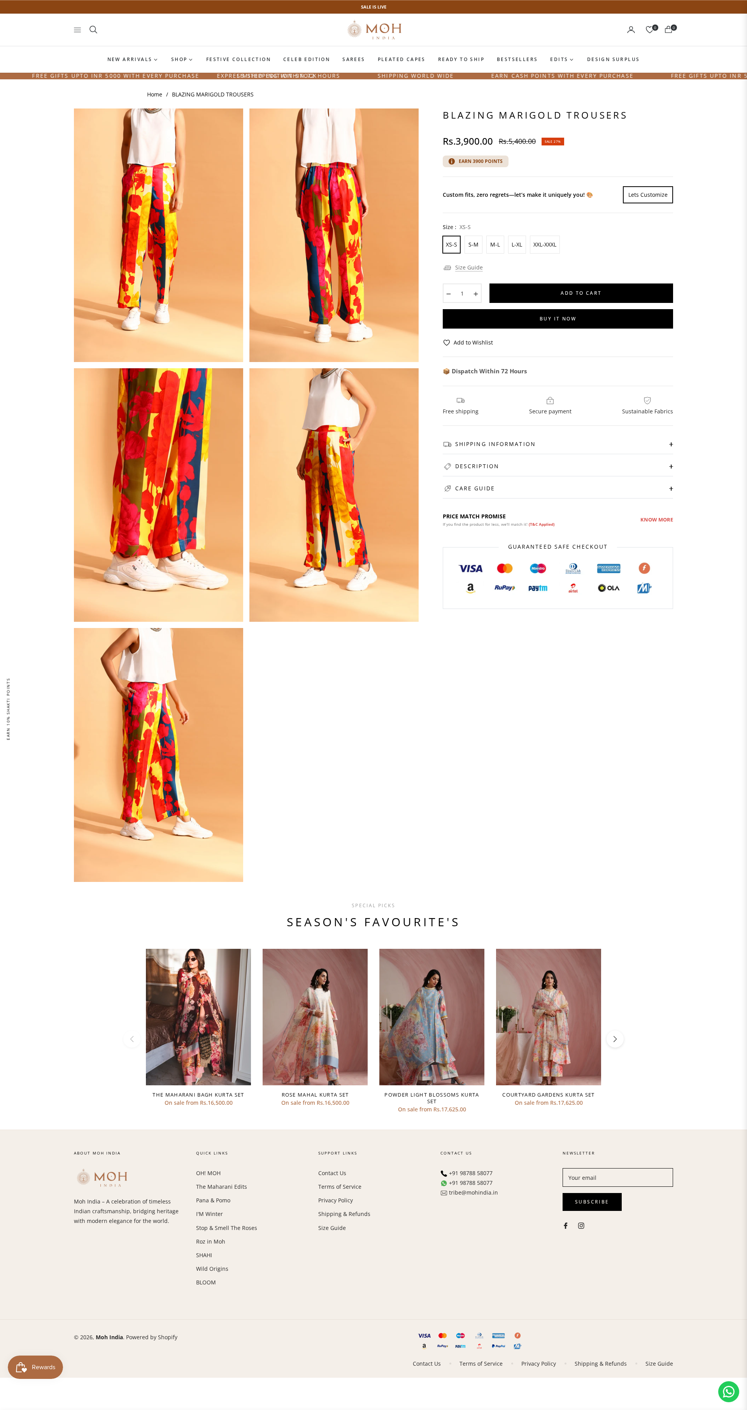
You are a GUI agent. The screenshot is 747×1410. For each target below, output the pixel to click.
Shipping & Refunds (344, 1214)
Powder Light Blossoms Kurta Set (431, 1098)
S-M (473, 244)
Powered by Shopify (151, 1337)
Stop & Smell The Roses (226, 1228)
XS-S (451, 244)
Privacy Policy (335, 1200)
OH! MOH (208, 1173)
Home (154, 94)
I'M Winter (209, 1214)
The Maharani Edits (221, 1186)
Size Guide (469, 267)
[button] (93, 29)
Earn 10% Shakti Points (8, 709)
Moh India (109, 1337)
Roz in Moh (210, 1241)
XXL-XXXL (544, 244)
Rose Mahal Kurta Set (315, 1095)
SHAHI (204, 1255)
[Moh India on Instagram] (581, 1225)
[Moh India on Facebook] (566, 1225)
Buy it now (558, 318)
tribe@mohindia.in (473, 1192)
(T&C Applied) (541, 524)
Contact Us (332, 1173)
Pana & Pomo (213, 1200)
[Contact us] (728, 1391)
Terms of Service (339, 1186)
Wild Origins (212, 1268)
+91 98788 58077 (471, 1173)
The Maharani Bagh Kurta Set (198, 1095)
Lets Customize (648, 194)
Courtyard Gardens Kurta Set (548, 1095)
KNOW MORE (656, 519)
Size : (457, 227)
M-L (495, 244)
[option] (158, 235)
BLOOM (206, 1282)
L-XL (517, 244)
